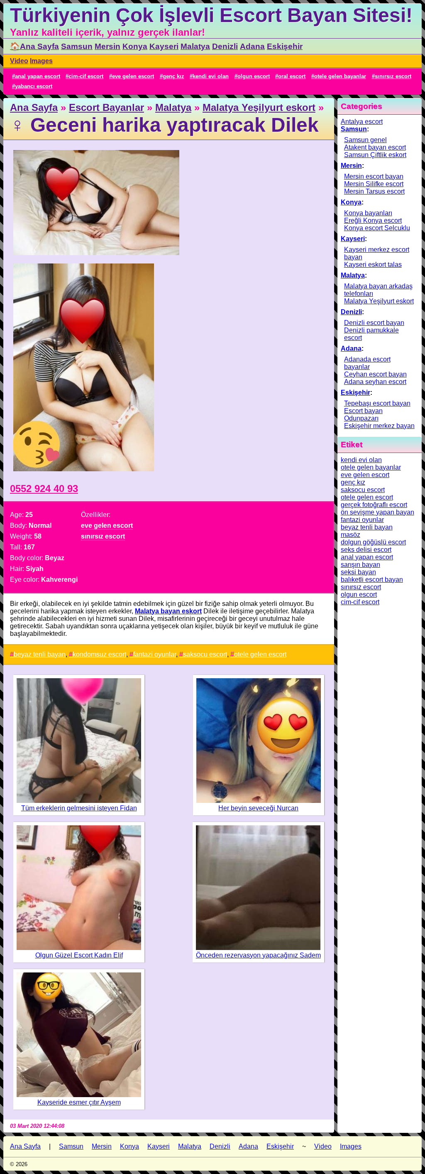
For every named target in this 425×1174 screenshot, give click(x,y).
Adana (252, 46)
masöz (350, 534)
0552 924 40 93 (44, 488)
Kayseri (163, 46)
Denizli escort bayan (374, 322)
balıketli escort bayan (372, 579)
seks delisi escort (366, 549)
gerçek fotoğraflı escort (374, 504)
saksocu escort (205, 654)
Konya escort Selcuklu (377, 227)
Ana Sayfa (34, 107)
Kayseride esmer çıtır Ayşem (79, 1102)
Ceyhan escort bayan (375, 374)
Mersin (107, 46)
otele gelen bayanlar (340, 76)
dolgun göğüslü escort (373, 542)
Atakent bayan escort (375, 147)
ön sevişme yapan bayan (377, 512)
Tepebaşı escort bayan (377, 403)
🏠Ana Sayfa (34, 46)
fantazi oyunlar (154, 654)
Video (19, 60)
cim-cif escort (85, 76)
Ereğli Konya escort (373, 220)
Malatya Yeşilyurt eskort (259, 107)
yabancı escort (33, 86)
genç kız (173, 76)
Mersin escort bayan (373, 176)
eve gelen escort (133, 76)
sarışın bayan (360, 564)
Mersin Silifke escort (373, 183)
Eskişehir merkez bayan (379, 425)
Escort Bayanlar (106, 107)
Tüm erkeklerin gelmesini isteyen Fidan (79, 808)
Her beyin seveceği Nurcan (258, 808)
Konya (134, 46)
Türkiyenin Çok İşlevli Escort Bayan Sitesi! (211, 15)
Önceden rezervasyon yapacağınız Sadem (258, 955)
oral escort (291, 76)
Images (41, 60)
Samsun (77, 46)
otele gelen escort (260, 654)
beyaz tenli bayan (40, 654)
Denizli (225, 46)
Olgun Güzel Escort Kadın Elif (79, 955)
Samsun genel (365, 139)
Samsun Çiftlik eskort (375, 154)
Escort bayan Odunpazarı (363, 414)
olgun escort (253, 76)
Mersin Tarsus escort (374, 191)
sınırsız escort (393, 76)
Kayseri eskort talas (373, 264)
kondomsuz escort (99, 654)
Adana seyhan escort (375, 381)
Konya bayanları (368, 213)
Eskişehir (285, 46)
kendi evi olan (211, 76)
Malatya (195, 46)
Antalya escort (362, 121)
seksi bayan (358, 572)
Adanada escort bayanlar (367, 363)
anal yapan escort (37, 76)
